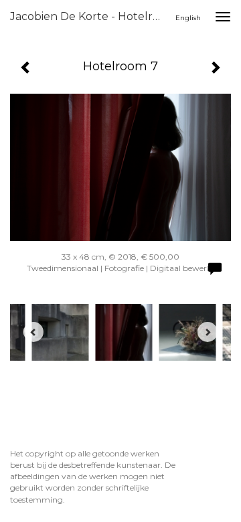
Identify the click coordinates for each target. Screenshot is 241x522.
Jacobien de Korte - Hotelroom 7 (92, 16)
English (188, 17)
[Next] (207, 332)
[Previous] (33, 332)
